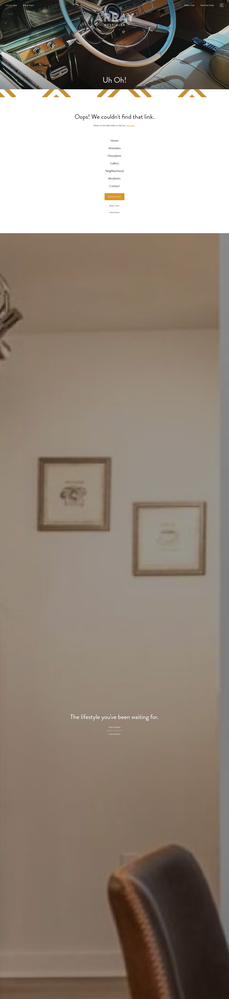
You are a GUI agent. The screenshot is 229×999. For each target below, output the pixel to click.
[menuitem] (114, 140)
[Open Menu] (222, 5)
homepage (130, 125)
